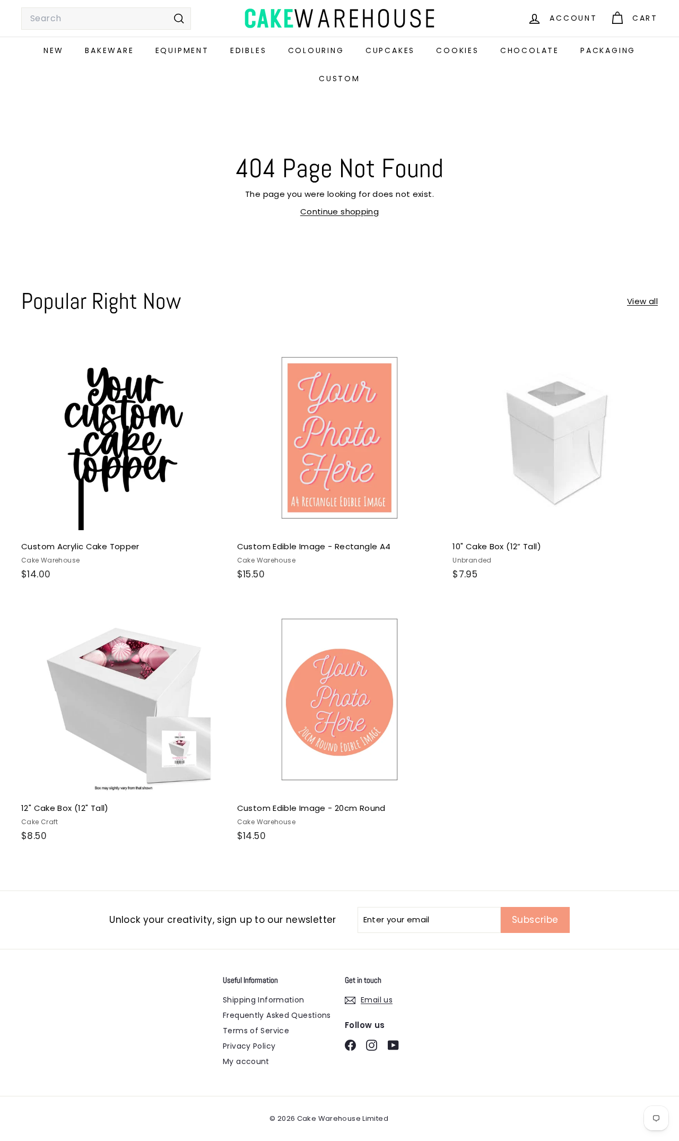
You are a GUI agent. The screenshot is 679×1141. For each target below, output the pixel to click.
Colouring (316, 50)
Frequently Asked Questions (277, 1015)
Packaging (608, 50)
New (53, 50)
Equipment (182, 50)
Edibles (248, 50)
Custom (339, 78)
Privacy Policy (249, 1046)
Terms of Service (256, 1030)
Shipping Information (263, 1000)
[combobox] (106, 18)
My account (246, 1061)
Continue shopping (339, 211)
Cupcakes (390, 50)
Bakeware (109, 50)
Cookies (457, 50)
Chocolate (529, 50)
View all (642, 301)
